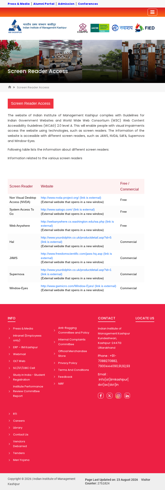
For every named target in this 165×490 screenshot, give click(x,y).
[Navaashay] (122, 28)
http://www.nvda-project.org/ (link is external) (71, 197)
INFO (11, 318)
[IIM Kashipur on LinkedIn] (127, 396)
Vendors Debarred (20, 443)
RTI (15, 414)
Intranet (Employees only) (27, 338)
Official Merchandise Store (72, 353)
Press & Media (23, 328)
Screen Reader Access (38, 71)
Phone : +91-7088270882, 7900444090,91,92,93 (114, 361)
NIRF (61, 384)
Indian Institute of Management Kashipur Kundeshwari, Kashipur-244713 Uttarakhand (114, 338)
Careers (19, 421)
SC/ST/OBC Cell (24, 368)
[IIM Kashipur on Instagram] (118, 396)
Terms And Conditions (73, 370)
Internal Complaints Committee (72, 341)
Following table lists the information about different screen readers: (58, 149)
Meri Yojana (21, 460)
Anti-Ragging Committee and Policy (73, 330)
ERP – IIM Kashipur (25, 347)
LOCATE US (145, 318)
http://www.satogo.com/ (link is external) (68, 209)
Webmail (19, 354)
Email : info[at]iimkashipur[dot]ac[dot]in (113, 379)
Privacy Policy (67, 363)
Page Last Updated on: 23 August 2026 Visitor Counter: (117, 481)
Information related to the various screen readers (45, 158)
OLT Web (19, 361)
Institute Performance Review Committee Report (28, 391)
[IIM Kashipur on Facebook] (101, 396)
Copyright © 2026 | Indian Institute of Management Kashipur (41, 481)
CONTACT (106, 318)
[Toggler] (152, 12)
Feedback (65, 377)
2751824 (104, 483)
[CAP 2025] (82, 28)
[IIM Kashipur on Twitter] (109, 396)
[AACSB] (100, 28)
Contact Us (20, 434)
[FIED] (145, 28)
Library (17, 428)
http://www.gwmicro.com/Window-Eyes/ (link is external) (78, 286)
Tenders (19, 453)
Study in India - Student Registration (29, 377)
